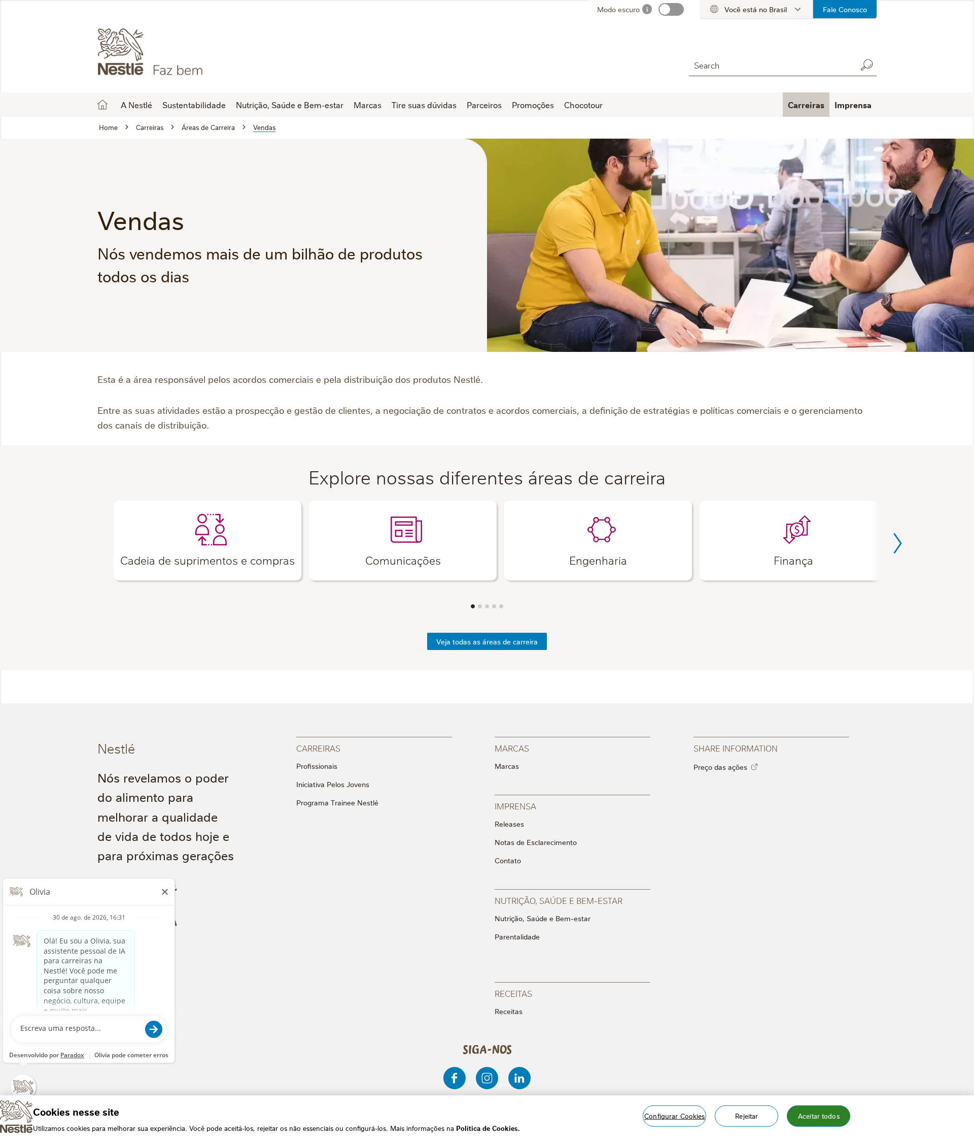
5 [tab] (501, 606)
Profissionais (316, 765)
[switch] (671, 9)
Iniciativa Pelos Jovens (332, 784)
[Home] (189, 52)
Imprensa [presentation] (515, 805)
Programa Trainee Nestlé (337, 802)
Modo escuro (618, 9)
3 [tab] (487, 606)
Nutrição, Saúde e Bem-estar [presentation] (558, 900)
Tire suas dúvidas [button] (424, 104)
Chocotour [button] (583, 104)
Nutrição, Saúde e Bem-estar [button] (289, 104)
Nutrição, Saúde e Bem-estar (542, 918)
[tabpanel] (207, 540)
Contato (508, 860)
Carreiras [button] (806, 104)
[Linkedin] (519, 1078)
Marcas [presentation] (512, 748)
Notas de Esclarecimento (536, 842)
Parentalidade (517, 936)
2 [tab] (480, 606)
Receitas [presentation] (513, 993)
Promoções (533, 104)
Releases (509, 823)
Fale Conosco (845, 9)
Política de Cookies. (488, 1127)
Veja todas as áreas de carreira (487, 641)
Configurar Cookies (674, 1115)
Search (866, 65)
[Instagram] (487, 1078)
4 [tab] (494, 606)
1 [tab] (473, 606)
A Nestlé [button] (136, 104)
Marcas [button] (367, 104)
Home (102, 105)
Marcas (507, 765)
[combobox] (770, 65)
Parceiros (484, 104)
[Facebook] (454, 1078)
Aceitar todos (819, 1115)
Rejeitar (746, 1115)
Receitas (509, 1011)
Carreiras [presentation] (318, 748)
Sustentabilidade (194, 104)
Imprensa (853, 104)
